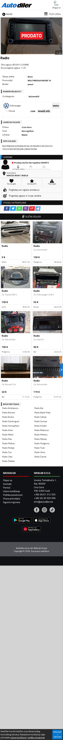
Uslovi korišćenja (11, 491)
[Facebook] (36, 510)
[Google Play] (22, 520)
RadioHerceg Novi (10, 425)
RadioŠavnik (40, 456)
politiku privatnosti (36, 737)
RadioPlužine (8, 443)
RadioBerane (8, 412)
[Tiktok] (52, 510)
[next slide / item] (60, 36)
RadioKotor (7, 430)
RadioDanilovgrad (10, 421)
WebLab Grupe (40, 548)
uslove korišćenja (18, 737)
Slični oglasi (33, 216)
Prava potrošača (11, 498)
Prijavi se (7, 480)
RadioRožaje (8, 447)
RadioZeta (7, 456)
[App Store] (41, 520)
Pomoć (6, 487)
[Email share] (31, 208)
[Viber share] (25, 208)
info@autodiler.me (43, 502)
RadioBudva (8, 416)
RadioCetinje (40, 416)
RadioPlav (7, 439)
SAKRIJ (56, 105)
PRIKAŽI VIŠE (44, 111)
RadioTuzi (7, 452)
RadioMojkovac (41, 430)
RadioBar (38, 408)
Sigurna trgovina (11, 502)
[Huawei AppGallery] (31, 529)
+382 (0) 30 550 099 (45, 498)
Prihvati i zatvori (57, 734)
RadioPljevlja (40, 439)
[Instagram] (44, 510)
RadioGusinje (40, 421)
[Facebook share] (6, 208)
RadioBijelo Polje (42, 412)
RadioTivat (39, 447)
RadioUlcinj (39, 452)
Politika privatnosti (13, 495)
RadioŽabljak (8, 461)
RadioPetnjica (40, 434)
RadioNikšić (7, 434)
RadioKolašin (40, 425)
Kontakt (7, 484)
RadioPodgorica (41, 443)
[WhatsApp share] (19, 208)
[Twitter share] (13, 208)
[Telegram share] (38, 208)
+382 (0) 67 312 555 (45, 494)
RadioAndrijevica (10, 408)
